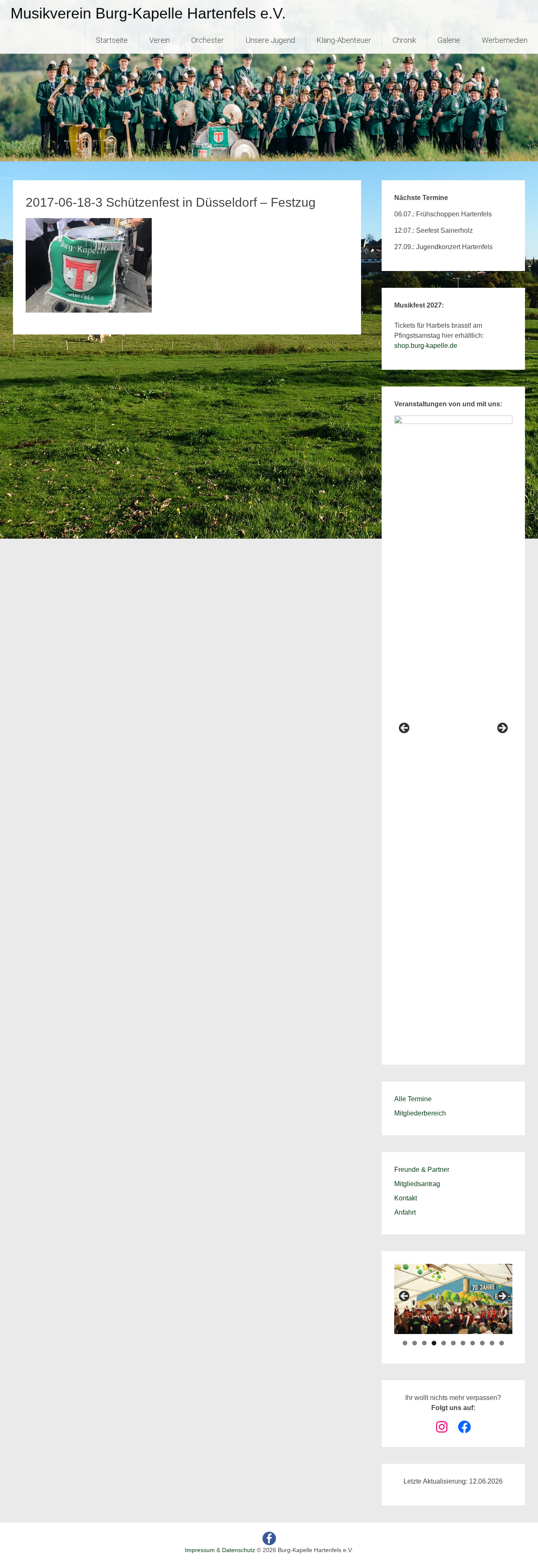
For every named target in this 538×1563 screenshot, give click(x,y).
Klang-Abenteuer (343, 40)
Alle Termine (413, 1099)
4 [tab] (434, 1343)
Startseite (112, 40)
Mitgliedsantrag (417, 1183)
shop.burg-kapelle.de (425, 345)
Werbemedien (504, 40)
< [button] (404, 728)
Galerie (449, 40)
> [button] (502, 728)
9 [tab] (482, 1343)
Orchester (207, 40)
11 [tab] (501, 1343)
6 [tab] (453, 1343)
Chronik (404, 40)
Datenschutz (238, 1550)
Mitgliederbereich (420, 1113)
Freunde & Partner (421, 1169)
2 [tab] (414, 1343)
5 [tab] (443, 1343)
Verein (159, 40)
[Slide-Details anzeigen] (453, 731)
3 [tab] (424, 1343)
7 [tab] (463, 1343)
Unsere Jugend (270, 40)
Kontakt (405, 1198)
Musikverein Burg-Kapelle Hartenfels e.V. (148, 13)
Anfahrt (405, 1212)
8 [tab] (472, 1343)
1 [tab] (405, 1343)
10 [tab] (492, 1343)
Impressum (200, 1550)
